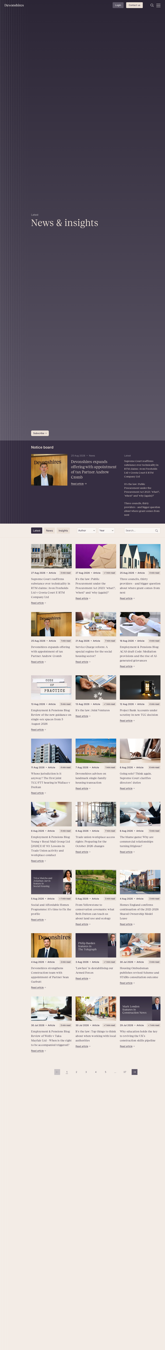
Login (118, 5)
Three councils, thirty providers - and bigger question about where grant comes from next (142, 509)
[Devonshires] (16, 5)
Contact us (134, 5)
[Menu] (158, 5)
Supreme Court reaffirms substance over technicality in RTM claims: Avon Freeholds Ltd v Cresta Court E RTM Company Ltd (141, 469)
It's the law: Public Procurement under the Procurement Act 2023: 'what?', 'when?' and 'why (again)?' (142, 490)
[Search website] (152, 5)
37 (125, 1073)
